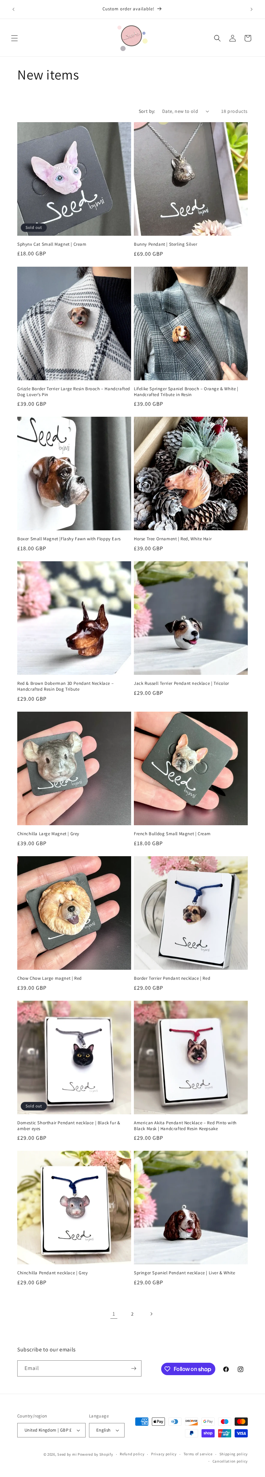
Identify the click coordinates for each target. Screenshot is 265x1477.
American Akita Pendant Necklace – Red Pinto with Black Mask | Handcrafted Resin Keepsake (185, 1125)
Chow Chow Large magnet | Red (49, 978)
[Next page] (151, 1313)
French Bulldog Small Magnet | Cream (172, 834)
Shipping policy (233, 1454)
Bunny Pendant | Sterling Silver (165, 244)
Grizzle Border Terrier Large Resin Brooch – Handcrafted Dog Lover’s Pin (73, 391)
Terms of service (198, 1454)
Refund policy (132, 1454)
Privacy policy (164, 1454)
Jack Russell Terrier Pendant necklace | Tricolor (181, 683)
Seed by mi (67, 1454)
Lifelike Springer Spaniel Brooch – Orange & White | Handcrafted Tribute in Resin (186, 391)
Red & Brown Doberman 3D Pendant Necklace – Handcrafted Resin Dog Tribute (65, 686)
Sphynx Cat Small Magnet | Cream (52, 244)
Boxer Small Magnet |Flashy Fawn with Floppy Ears (69, 539)
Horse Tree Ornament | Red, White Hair (173, 539)
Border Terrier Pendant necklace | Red (172, 978)
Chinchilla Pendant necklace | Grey (52, 1273)
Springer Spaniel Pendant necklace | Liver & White (184, 1273)
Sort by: (147, 111)
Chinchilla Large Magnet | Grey (48, 834)
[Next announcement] (251, 9)
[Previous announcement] (13, 9)
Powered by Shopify (95, 1454)
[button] (14, 38)
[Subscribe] (133, 1368)
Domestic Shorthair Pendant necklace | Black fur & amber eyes (68, 1125)
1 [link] (113, 1313)
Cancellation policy (230, 1461)
